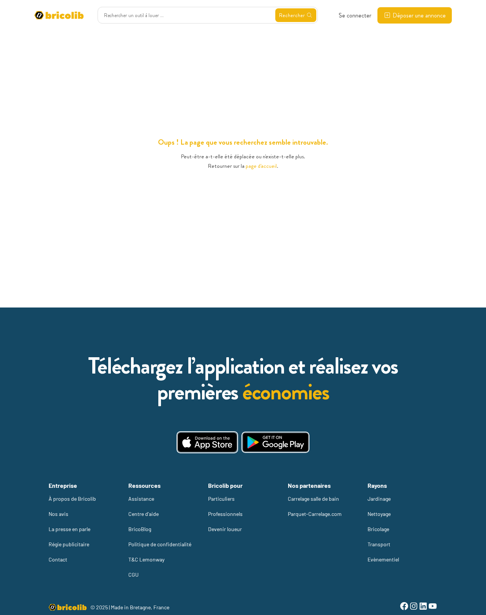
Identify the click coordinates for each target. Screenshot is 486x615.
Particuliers (221, 498)
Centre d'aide (143, 514)
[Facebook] (404, 607)
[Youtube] (432, 607)
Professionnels (225, 514)
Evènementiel (383, 559)
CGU (133, 574)
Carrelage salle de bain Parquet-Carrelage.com (315, 506)
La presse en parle (69, 529)
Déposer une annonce (419, 15)
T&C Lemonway (146, 559)
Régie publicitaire (69, 544)
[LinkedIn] (423, 607)
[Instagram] (413, 607)
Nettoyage (379, 514)
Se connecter (355, 15)
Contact (58, 559)
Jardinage (379, 498)
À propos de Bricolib (72, 498)
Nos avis (58, 514)
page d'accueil (261, 166)
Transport (379, 544)
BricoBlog (139, 529)
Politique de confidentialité (159, 544)
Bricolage (378, 529)
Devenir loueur (225, 529)
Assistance (141, 498)
